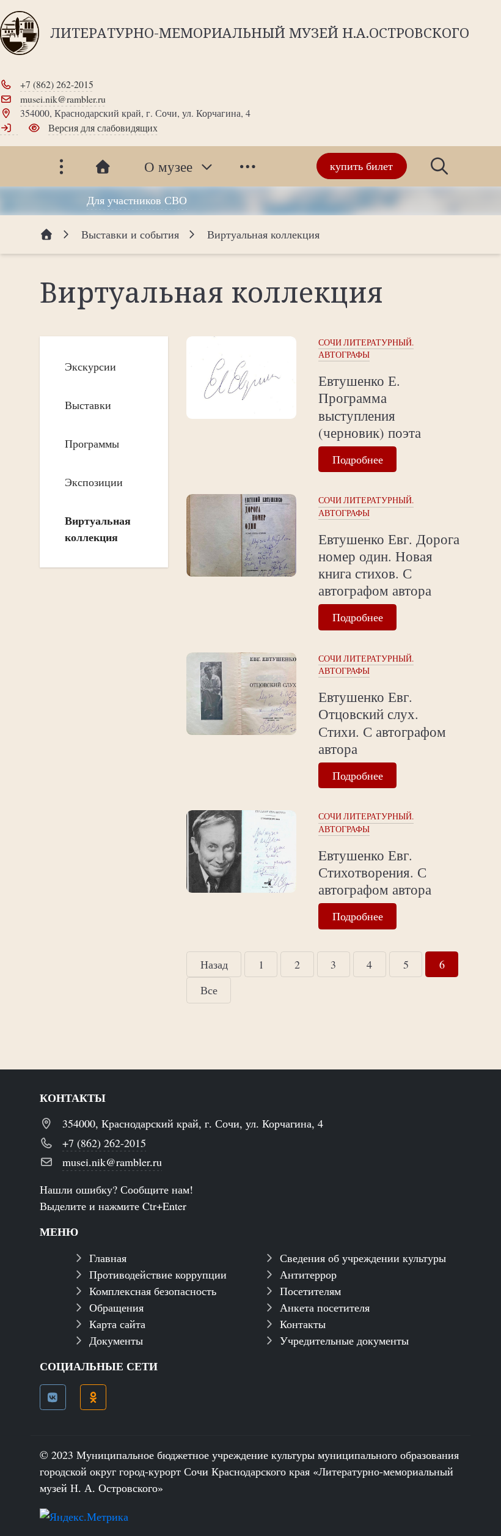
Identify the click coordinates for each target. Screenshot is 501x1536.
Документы (116, 1340)
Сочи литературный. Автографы (366, 348)
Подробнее (357, 459)
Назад (214, 964)
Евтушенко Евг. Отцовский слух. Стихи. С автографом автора (382, 722)
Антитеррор (308, 1274)
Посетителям (310, 1290)
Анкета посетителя (325, 1307)
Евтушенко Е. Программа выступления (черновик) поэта (369, 406)
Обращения (116, 1307)
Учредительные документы (344, 1340)
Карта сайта (117, 1323)
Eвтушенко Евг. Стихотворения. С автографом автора (374, 872)
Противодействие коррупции (158, 1274)
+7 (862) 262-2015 (56, 84)
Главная (107, 1257)
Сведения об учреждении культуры (363, 1257)
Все (209, 990)
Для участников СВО (137, 200)
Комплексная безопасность (152, 1290)
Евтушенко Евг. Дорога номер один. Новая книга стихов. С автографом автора (388, 564)
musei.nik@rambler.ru (63, 98)
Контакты (303, 1323)
